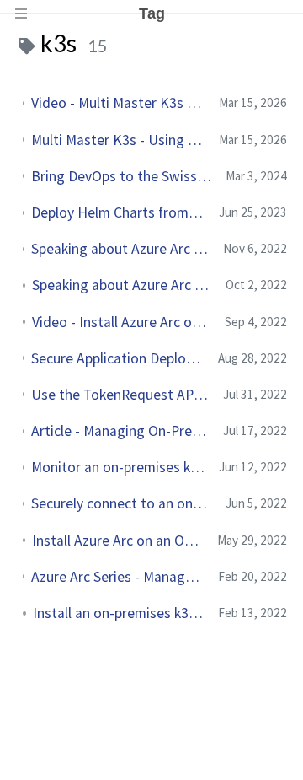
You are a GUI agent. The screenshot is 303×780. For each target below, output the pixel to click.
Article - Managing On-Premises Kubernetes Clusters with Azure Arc (120, 431)
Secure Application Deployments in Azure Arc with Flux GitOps (118, 358)
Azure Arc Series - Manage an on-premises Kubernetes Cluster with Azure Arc (118, 577)
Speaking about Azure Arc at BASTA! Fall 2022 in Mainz (122, 285)
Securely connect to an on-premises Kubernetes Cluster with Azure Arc (121, 503)
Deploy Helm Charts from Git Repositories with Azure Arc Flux (118, 212)
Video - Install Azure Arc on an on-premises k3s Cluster (121, 322)
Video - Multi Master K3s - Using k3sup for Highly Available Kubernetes (118, 103)
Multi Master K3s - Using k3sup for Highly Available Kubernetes (118, 140)
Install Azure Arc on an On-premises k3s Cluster (118, 540)
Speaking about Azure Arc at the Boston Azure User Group (120, 248)
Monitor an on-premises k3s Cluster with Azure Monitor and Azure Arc (118, 467)
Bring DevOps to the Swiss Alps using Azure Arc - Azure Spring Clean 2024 (121, 176)
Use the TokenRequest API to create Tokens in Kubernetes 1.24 (120, 394)
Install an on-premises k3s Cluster (119, 613)
